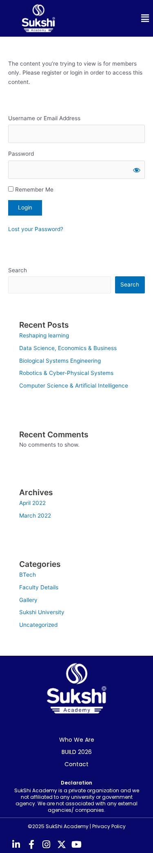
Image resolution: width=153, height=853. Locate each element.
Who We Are (76, 740)
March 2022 (35, 515)
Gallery (28, 600)
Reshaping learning (44, 335)
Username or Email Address (44, 118)
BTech (27, 574)
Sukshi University (41, 612)
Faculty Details (38, 587)
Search (17, 270)
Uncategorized (38, 625)
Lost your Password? (35, 229)
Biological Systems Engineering (60, 360)
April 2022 (32, 503)
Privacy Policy (109, 826)
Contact (76, 764)
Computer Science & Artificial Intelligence (73, 385)
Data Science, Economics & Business (68, 348)
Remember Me (33, 189)
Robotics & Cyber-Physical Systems (66, 373)
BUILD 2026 (77, 752)
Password (21, 153)
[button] (115, 18)
